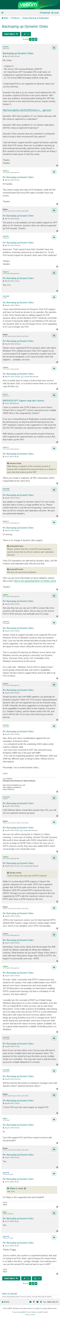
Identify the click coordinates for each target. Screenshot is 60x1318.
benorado (6, 296)
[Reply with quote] (54, 48)
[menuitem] (55, 13)
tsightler (5, 367)
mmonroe (6, 621)
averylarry (6, 797)
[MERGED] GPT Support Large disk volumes (23, 400)
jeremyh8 (6, 488)
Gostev (5, 209)
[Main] (30, 5)
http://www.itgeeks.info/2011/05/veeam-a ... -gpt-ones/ (27, 110)
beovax (5, 394)
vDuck (5, 1118)
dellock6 (6, 725)
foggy (5, 1212)
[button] (36, 39)
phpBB (22, 1312)
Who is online (9, 1294)
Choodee (6, 46)
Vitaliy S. (6, 171)
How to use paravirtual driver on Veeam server (35, 581)
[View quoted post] (25, 1188)
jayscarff (6, 1172)
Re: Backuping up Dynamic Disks (18, 177)
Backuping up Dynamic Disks (25, 26)
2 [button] (33, 39)
